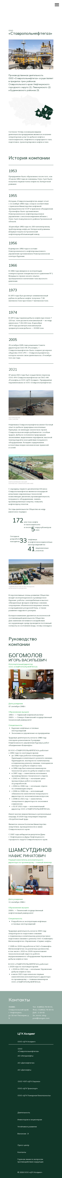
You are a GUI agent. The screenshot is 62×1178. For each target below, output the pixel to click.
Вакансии (21, 1133)
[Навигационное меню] (57, 4)
